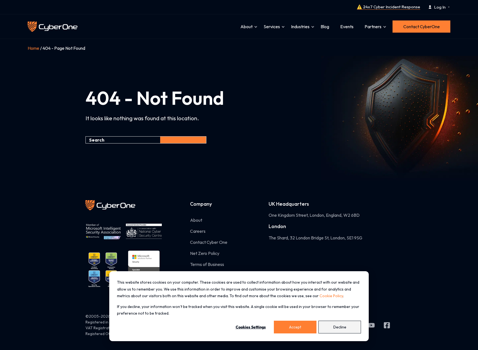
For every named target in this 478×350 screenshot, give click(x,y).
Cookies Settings (251, 327)
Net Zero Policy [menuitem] (204, 253)
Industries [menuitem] (300, 26)
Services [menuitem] (272, 26)
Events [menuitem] (347, 26)
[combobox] (122, 139)
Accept (295, 327)
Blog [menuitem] (325, 26)
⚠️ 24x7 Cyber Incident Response (388, 6)
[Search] (183, 139)
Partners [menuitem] (373, 26)
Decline (339, 327)
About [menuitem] (246, 26)
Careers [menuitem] (198, 231)
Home (33, 48)
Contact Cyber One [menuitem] (208, 242)
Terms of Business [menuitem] (207, 264)
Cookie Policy (331, 295)
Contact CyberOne (421, 26)
